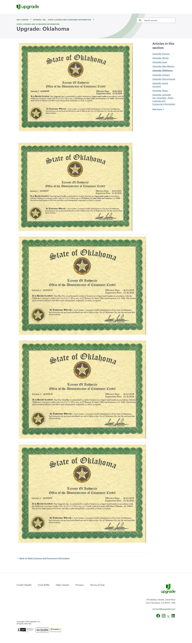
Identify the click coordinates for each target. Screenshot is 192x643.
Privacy (79, 584)
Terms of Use (97, 584)
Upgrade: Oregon (161, 74)
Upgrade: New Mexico (163, 66)
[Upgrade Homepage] (28, 6)
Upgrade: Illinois (160, 57)
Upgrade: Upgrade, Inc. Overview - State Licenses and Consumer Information (163, 99)
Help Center (62, 584)
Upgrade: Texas (160, 90)
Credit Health (24, 584)
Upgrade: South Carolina (160, 84)
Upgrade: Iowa (159, 61)
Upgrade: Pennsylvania (163, 78)
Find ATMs (44, 584)
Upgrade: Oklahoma (162, 70)
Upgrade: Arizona (161, 53)
